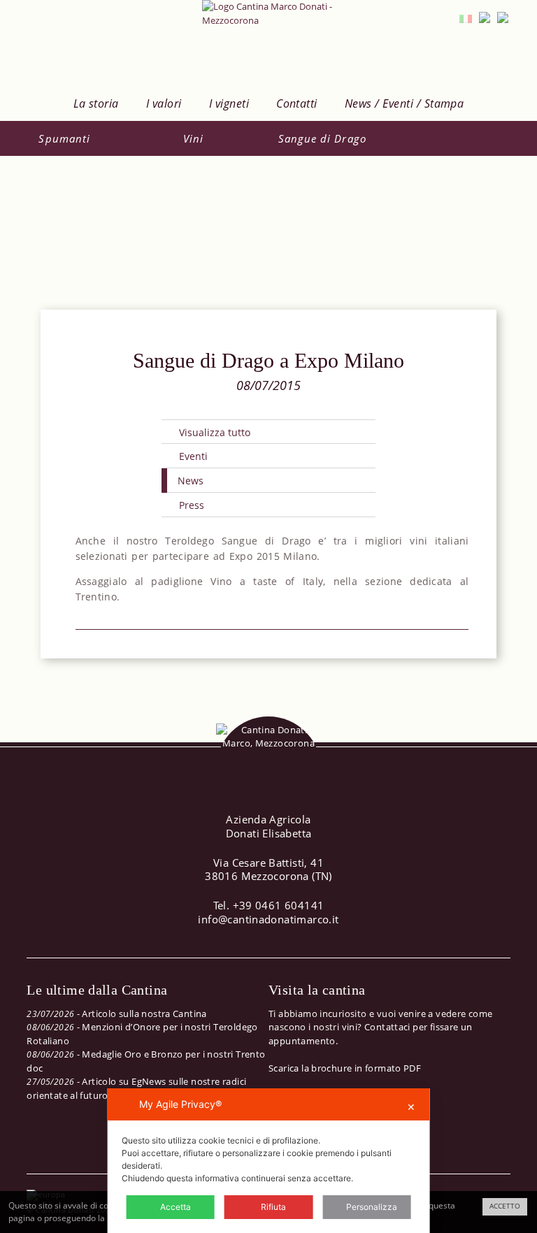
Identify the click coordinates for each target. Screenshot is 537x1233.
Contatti (296, 103)
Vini (193, 138)
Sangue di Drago (322, 138)
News (190, 480)
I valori (164, 103)
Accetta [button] (175, 1207)
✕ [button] (411, 1107)
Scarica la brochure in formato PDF (344, 1068)
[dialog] (269, 1160)
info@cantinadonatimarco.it (268, 919)
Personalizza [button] (371, 1207)
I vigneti (229, 103)
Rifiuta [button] (273, 1207)
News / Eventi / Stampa (404, 103)
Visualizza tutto (214, 432)
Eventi (193, 456)
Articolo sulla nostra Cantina (144, 1013)
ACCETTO (504, 1206)
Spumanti (64, 138)
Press (191, 505)
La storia (96, 103)
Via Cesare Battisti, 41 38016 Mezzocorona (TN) (268, 870)
